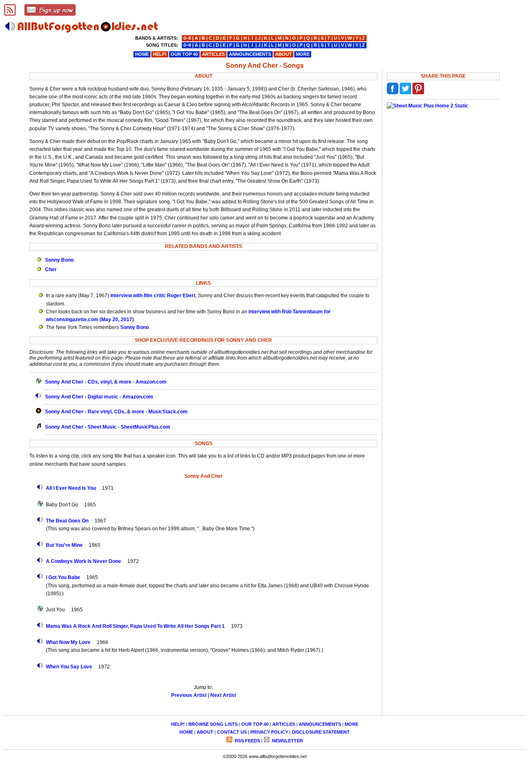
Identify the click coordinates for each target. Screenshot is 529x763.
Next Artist (223, 695)
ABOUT (205, 732)
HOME (186, 732)
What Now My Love (68, 642)
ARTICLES (283, 724)
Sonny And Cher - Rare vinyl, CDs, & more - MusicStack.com (116, 412)
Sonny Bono (59, 260)
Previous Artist (189, 695)
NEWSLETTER (287, 740)
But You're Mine (64, 545)
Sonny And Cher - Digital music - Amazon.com (99, 397)
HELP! (178, 724)
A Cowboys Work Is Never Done (83, 561)
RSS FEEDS (247, 740)
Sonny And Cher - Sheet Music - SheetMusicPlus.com (107, 427)
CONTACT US (232, 732)
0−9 (187, 38)
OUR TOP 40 (255, 724)
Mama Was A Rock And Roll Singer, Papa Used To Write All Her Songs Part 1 (135, 626)
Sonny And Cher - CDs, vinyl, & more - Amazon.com (106, 382)
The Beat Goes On (67, 521)
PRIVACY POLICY (269, 732)
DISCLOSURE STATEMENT (321, 732)
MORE (351, 724)
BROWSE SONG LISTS (213, 724)
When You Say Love (69, 667)
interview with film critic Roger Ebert (152, 295)
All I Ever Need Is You (71, 488)
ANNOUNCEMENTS (320, 724)
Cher (51, 269)
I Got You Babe (63, 577)
